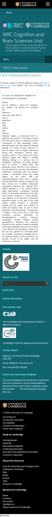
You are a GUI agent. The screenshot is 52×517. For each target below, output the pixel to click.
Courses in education (13, 455)
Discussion (8, 501)
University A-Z (9, 417)
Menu (6, 59)
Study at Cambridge (13, 434)
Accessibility (9, 423)
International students (13, 446)
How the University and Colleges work (21, 466)
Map (5, 472)
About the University (13, 460)
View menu (4, 4)
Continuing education (13, 449)
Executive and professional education (20, 452)
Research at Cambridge (14, 489)
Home (9, 12)
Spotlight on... (9, 504)
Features (7, 498)
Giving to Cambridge (12, 484)
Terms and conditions (13, 429)
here (17, 389)
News (5, 475)
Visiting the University (13, 469)
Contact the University (13, 420)
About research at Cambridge (16, 507)
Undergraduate (10, 440)
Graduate (7, 443)
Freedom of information (14, 426)
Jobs (5, 481)
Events (6, 478)
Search (48, 4)
